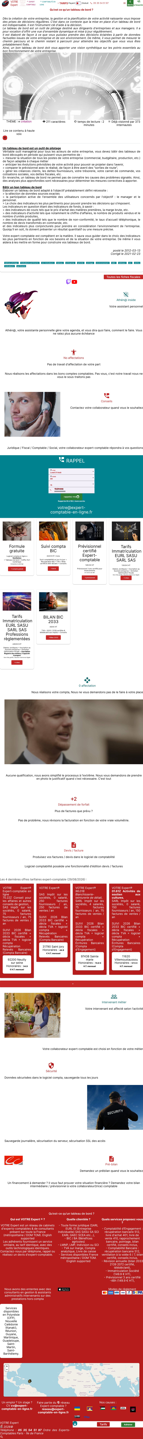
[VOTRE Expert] (75, 1423)
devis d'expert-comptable (35, 1254)
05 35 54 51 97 (30, 1430)
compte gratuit (17, 569)
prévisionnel (90, 578)
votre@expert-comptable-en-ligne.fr (71, 509)
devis (54, 568)
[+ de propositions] (71, 984)
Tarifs (103, 1424)
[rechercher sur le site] (1, 1437)
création (26, 121)
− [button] (7, 1369)
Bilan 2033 (54, 637)
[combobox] (71, 471)
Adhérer (128, 1424)
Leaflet (137, 1396)
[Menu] (124, 3)
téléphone (34, 1251)
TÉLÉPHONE (58, 489)
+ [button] (7, 1366)
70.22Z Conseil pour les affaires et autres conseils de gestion (17, 901)
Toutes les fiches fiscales (123, 277)
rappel (47, 1251)
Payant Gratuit (78, 3)
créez (127, 578)
